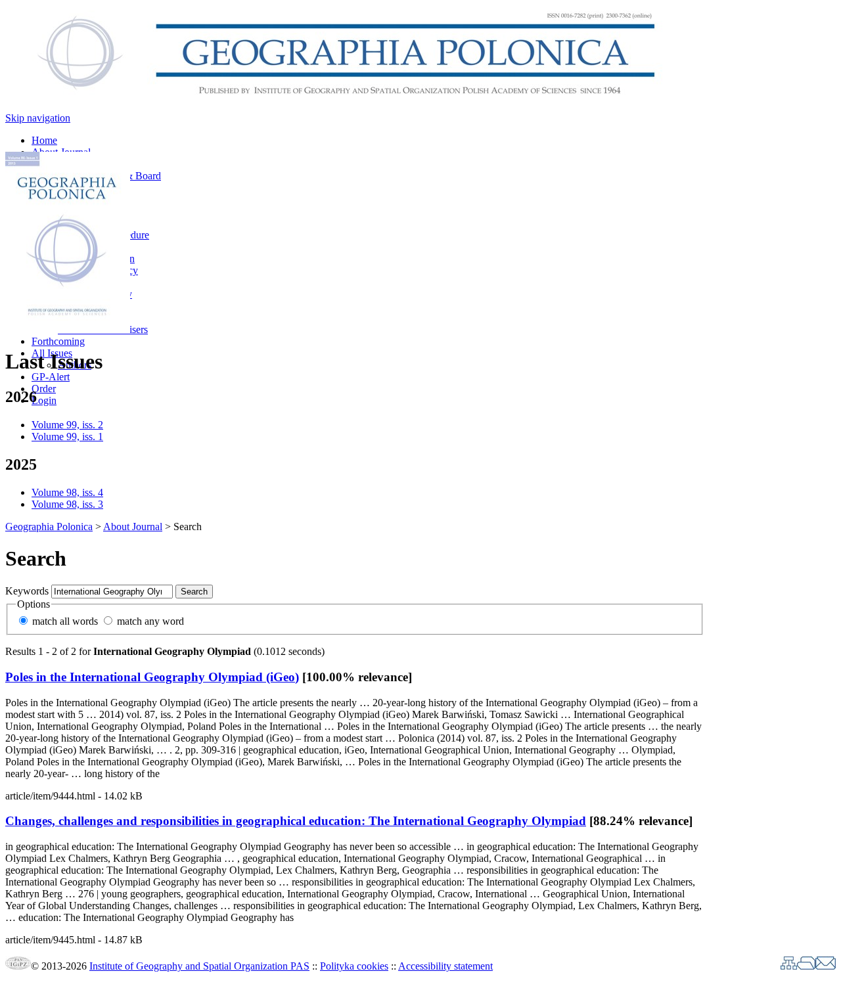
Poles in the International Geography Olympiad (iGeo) (152, 677)
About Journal (132, 526)
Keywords (27, 590)
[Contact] (825, 966)
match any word (150, 621)
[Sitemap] (789, 966)
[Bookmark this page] (806, 966)
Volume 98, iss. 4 (67, 492)
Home (44, 140)
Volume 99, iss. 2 (67, 424)
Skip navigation (37, 118)
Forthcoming (58, 341)
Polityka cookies (354, 966)
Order (44, 388)
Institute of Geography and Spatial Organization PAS (199, 966)
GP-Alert (51, 376)
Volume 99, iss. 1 (67, 436)
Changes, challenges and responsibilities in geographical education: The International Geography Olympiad (295, 821)
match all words (65, 621)
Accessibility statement (445, 966)
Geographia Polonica (49, 526)
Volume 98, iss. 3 (67, 504)
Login (44, 400)
